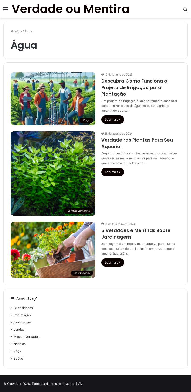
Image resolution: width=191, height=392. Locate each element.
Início (18, 31)
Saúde (18, 358)
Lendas (19, 329)
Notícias (20, 344)
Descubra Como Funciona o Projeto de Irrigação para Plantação (134, 87)
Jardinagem (22, 322)
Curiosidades (23, 308)
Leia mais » (113, 119)
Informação (22, 315)
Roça (17, 351)
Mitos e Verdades (26, 337)
